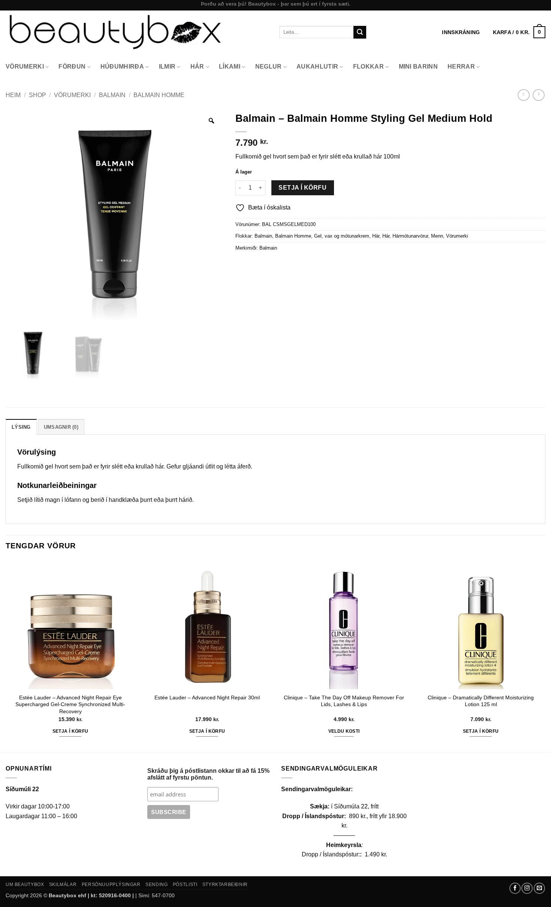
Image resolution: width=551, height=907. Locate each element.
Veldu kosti (344, 731)
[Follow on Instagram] (527, 888)
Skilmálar (63, 884)
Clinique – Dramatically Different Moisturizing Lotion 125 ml (481, 701)
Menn (437, 236)
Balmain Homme (158, 95)
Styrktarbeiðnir (225, 884)
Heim (13, 95)
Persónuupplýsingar (111, 884)
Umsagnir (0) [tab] (61, 427)
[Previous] (6, 655)
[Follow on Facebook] (515, 888)
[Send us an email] (539, 888)
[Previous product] (538, 95)
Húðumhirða (122, 66)
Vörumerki (25, 66)
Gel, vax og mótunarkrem (341, 236)
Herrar (461, 66)
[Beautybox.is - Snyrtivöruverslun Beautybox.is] (137, 32)
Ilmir (167, 66)
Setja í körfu (302, 187)
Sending (156, 884)
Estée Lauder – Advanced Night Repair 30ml (207, 697)
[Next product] (523, 95)
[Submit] (359, 32)
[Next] (545, 655)
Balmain (112, 95)
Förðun (71, 66)
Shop (37, 95)
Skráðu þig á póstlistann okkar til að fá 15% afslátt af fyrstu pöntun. (208, 774)
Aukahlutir (317, 66)
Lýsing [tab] (21, 427)
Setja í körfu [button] (70, 731)
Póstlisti (185, 884)
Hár (197, 66)
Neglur (268, 66)
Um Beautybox (25, 884)
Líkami (229, 66)
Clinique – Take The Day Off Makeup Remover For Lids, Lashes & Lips (344, 701)
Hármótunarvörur (410, 236)
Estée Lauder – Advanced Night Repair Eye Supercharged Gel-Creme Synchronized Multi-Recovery (70, 704)
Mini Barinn (418, 66)
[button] (519, 32)
